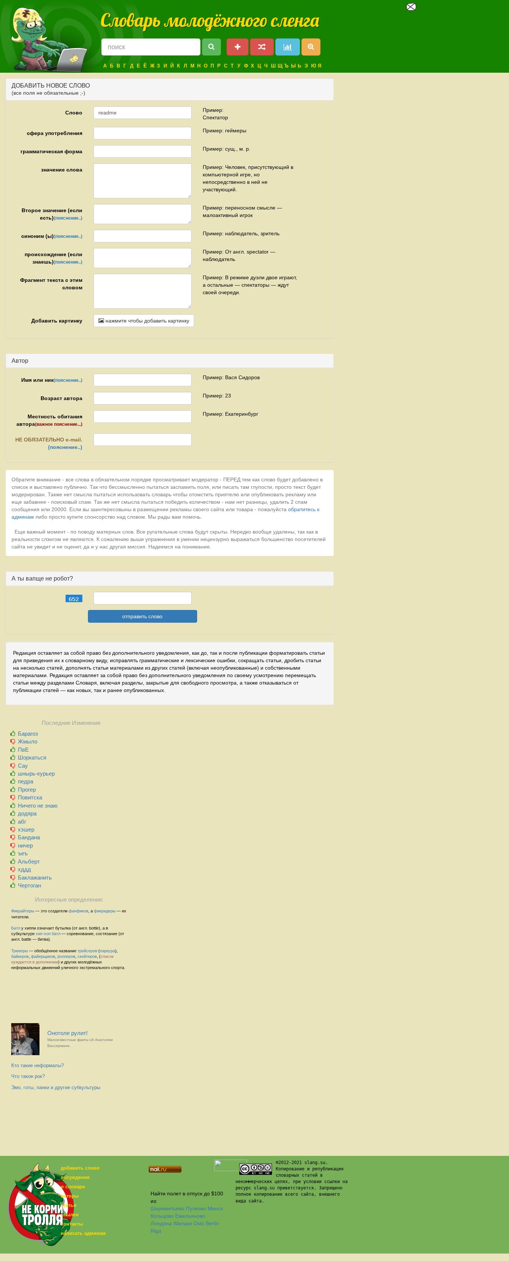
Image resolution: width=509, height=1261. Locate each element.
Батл (15, 928)
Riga (156, 1231)
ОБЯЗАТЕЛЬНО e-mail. (48, 443)
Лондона (161, 1223)
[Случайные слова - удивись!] (262, 47)
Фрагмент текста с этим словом (51, 283)
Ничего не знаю (37, 805)
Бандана (29, 837)
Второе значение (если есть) (52, 214)
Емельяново (190, 1216)
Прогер (27, 789)
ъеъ (23, 853)
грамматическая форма (51, 151)
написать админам (83, 1233)
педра (25, 781)
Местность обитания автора (49, 420)
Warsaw (182, 1223)
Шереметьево (167, 1208)
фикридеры (105, 911)
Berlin (212, 1223)
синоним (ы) (51, 236)
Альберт (29, 861)
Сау (23, 765)
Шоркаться (32, 757)
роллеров (66, 956)
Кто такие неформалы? (37, 1065)
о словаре (73, 1186)
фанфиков (78, 911)
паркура (107, 951)
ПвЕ (23, 749)
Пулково (196, 1208)
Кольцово (162, 1216)
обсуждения (75, 1177)
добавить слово (80, 1168)
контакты (72, 1224)
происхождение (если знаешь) (53, 258)
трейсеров (87, 951)
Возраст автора (61, 398)
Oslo (198, 1223)
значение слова (61, 170)
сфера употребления (54, 133)
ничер (25, 845)
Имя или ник (51, 380)
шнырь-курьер (36, 773)
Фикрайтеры (22, 911)
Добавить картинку (56, 321)
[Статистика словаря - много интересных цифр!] (287, 47)
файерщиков (43, 956)
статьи (68, 1205)
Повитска (30, 797)
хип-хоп (43, 933)
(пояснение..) (68, 218)
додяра (27, 813)
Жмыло (27, 741)
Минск (215, 1208)
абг (22, 821)
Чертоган (29, 885)
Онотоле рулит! (80, 1039)
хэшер (26, 829)
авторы (70, 1196)
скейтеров (87, 956)
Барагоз (28, 733)
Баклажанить (35, 877)
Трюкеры (19, 951)
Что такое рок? (28, 1076)
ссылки (70, 1214)
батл (56, 933)
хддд (24, 869)
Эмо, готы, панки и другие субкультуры (55, 1087)
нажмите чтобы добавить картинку (146, 321)
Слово (73, 113)
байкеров (20, 956)
